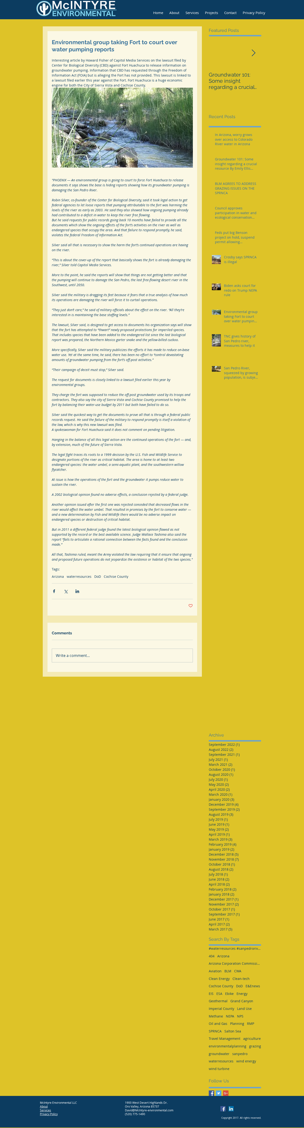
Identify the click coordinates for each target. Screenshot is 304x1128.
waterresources (79, 576)
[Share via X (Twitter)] (65, 591)
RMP (250, 1023)
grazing (255, 1046)
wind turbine (219, 1068)
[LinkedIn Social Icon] (231, 1108)
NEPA (230, 1016)
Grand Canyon (241, 1001)
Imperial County (221, 1008)
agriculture (252, 1038)
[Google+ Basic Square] (225, 1093)
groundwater (219, 1053)
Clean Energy (219, 978)
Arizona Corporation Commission (235, 963)
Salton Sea (232, 1031)
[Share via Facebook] (54, 591)
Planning (237, 1023)
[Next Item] (253, 53)
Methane (216, 1016)
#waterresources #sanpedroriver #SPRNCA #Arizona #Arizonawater (235, 948)
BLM (227, 971)
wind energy (246, 1061)
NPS (240, 1016)
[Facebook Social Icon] (223, 1108)
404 (211, 956)
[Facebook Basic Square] (211, 1093)
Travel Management (224, 1038)
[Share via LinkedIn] (77, 591)
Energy (242, 993)
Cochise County (116, 576)
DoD (97, 576)
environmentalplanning (227, 1046)
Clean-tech (241, 978)
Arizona (58, 576)
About (44, 1106)
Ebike (229, 993)
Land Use (244, 1008)
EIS (211, 993)
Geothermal (218, 1001)
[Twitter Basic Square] (218, 1093)
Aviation (215, 971)
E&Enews (253, 986)
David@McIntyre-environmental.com (149, 1110)
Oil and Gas (218, 1023)
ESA (219, 993)
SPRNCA (215, 1031)
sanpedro (239, 1053)
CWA (237, 971)
